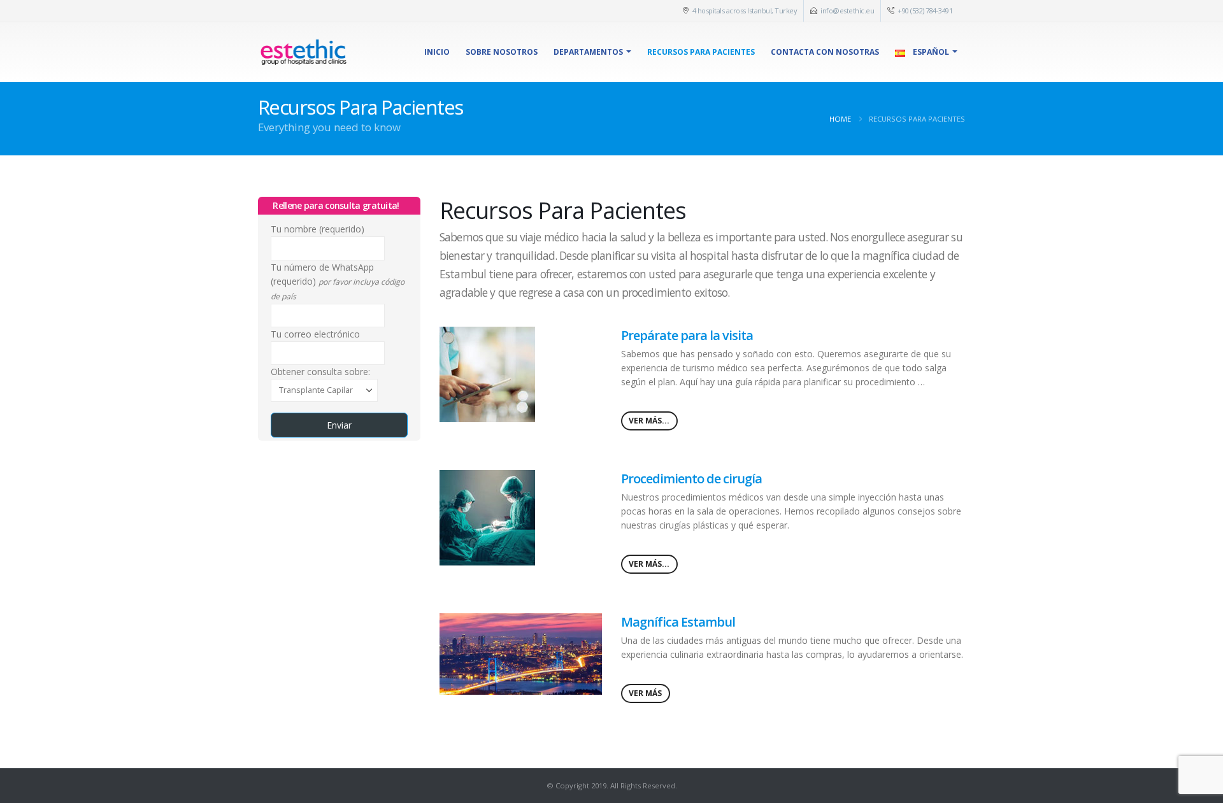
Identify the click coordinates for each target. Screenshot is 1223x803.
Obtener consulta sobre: (320, 372)
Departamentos (588, 51)
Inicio (437, 51)
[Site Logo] (303, 52)
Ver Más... (649, 420)
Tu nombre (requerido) (317, 229)
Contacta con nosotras (825, 51)
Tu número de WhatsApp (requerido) (337, 281)
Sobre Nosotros (502, 51)
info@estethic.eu (847, 10)
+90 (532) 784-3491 (925, 10)
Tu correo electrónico (315, 334)
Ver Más (645, 693)
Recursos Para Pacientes (701, 51)
